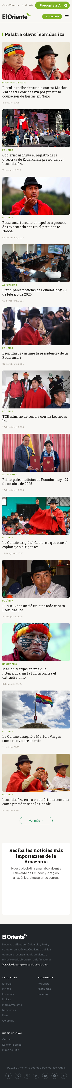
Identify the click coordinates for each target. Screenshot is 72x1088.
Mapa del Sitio (10, 1049)
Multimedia (44, 988)
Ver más (35, 820)
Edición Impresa (12, 1044)
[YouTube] (45, 1076)
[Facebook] (8, 1076)
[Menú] (67, 16)
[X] (18, 1076)
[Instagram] (27, 1076)
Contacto (8, 1039)
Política (6, 999)
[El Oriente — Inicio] (16, 17)
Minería (6, 988)
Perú (5, 1015)
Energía (7, 983)
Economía (8, 994)
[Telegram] (54, 1076)
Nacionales (9, 1010)
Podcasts (27, 5)
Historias (43, 994)
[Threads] (36, 1076)
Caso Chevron (10, 5)
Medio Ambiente (12, 1004)
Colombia (8, 1020)
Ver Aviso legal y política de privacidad (25, 964)
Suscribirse (52, 16)
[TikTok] (64, 1076)
